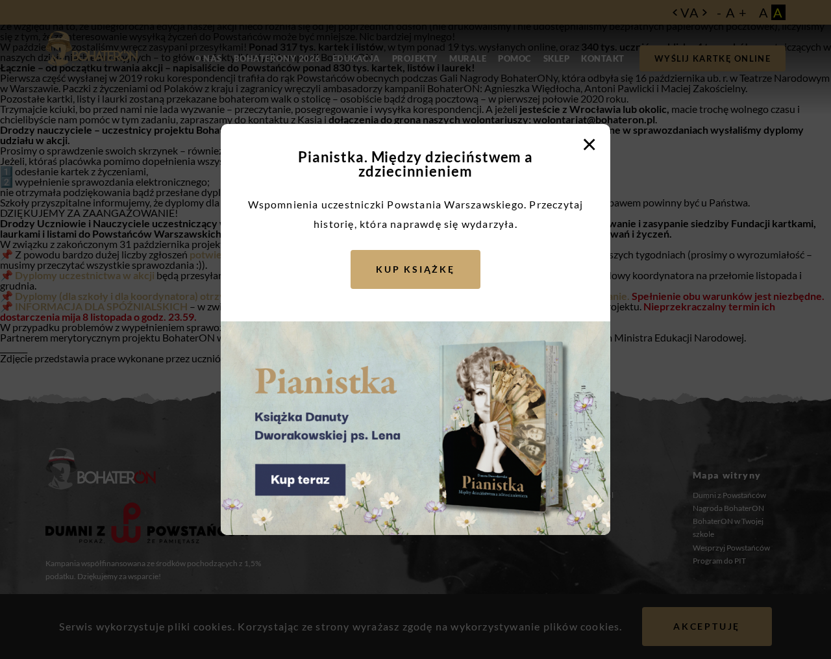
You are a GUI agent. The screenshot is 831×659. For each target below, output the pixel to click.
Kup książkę (415, 269)
